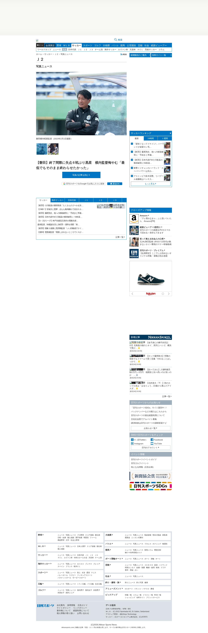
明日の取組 (157, 535)
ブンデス (88, 564)
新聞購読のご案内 (138, 55)
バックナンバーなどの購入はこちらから (149, 411)
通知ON (115, 184)
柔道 (88, 573)
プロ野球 (80, 535)
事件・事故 (129, 570)
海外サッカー (110, 49)
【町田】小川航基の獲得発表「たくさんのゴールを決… (60, 205)
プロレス (147, 544)
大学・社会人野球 (72, 540)
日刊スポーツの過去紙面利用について (148, 415)
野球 (59, 45)
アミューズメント (113, 588)
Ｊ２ (85, 49)
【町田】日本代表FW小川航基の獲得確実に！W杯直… (59, 217)
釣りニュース (130, 583)
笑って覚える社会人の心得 (152, 239)
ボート (147, 559)
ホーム (41, 45)
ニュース (57, 49)
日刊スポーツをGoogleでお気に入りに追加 (85, 183)
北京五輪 (98, 584)
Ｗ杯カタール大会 (80, 558)
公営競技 (131, 45)
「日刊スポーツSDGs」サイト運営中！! (149, 408)
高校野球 (61, 540)
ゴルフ (97, 45)
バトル (115, 45)
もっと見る (150, 184)
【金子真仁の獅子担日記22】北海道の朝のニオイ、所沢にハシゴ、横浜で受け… (150, 345)
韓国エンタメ (130, 568)
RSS (125, 54)
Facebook (158, 440)
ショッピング (130, 598)
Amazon (144, 215)
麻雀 (152, 589)
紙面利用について (81, 611)
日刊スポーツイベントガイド (144, 459)
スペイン (61, 566)
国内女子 (88, 590)
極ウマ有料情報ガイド (133, 553)
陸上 (79, 573)
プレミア (96, 564)
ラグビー (72, 575)
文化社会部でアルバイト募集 (144, 419)
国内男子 (80, 590)
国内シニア (70, 593)
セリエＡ (80, 564)
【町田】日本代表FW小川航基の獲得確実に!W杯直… (148, 161)
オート (158, 559)
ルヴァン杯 (123, 49)
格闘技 (164, 544)
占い (136, 570)
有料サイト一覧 (159, 55)
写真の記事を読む (80, 175)
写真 (65, 49)
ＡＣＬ (140, 49)
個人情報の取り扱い (66, 613)
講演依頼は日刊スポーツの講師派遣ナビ (149, 423)
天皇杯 (133, 49)
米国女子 (61, 593)
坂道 (156, 565)
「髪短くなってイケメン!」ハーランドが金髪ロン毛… (149, 145)
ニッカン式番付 (137, 538)
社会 (146, 45)
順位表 (97, 535)
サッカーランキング (141, 133)
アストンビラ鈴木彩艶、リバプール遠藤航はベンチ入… (148, 177)
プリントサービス (153, 598)
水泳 (83, 573)
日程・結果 (62, 538)
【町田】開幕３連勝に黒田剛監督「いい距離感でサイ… (60, 228)
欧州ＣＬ (77, 566)
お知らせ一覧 (150, 428)
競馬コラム (148, 550)
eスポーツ (129, 589)
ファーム (93, 538)
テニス (93, 573)
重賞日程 (157, 550)
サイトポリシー (64, 608)
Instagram (138, 443)
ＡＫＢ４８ (148, 565)
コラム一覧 (137, 595)
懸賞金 (127, 538)
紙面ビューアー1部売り (150, 227)
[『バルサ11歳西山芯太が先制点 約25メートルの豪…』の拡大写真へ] (111, 218)
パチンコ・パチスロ (141, 589)
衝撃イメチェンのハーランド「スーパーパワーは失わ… (148, 169)
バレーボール (63, 575)
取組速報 (147, 535)
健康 (146, 583)
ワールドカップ (44, 49)
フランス (69, 566)
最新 (137, 138)
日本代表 (72, 49)
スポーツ (87, 45)
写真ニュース (71, 535)
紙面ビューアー (159, 45)
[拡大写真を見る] (42, 149)
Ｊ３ (91, 49)
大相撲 (106, 45)
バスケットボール (64, 578)
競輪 (152, 559)
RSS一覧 (157, 595)
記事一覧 (120, 237)
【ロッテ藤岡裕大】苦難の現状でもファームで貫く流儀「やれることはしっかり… (150, 359)
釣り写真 (139, 583)
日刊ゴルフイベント (140, 463)
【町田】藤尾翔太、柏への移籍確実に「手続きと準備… (60, 213)
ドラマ (163, 568)
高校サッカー (151, 49)
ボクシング (157, 544)
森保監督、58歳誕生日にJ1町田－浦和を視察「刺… (58, 224)
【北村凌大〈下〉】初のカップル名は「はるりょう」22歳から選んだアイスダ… (150, 386)
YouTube (158, 443)
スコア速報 (89, 535)
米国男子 (96, 590)
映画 (157, 568)
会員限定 (50, 45)
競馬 (122, 45)
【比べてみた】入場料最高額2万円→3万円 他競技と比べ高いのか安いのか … (150, 372)
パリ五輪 (90, 584)
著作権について (64, 611)
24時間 (151, 138)
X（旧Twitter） (140, 440)
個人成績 (70, 538)
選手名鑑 (78, 538)
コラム (161, 49)
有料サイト (140, 598)
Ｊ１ (80, 49)
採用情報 (71, 605)
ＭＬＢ (66, 45)
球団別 (86, 538)
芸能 (140, 45)
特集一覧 (128, 595)
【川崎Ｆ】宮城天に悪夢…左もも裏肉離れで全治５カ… (60, 209)
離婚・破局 (150, 568)
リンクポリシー (80, 608)
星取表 (164, 535)
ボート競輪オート (113, 559)
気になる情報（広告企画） (143, 467)
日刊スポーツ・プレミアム (152, 250)
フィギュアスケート (84, 575)
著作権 (118, 627)
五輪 (40, 584)
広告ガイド (83, 605)
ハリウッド (163, 565)
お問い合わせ (83, 613)
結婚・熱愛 (140, 568)
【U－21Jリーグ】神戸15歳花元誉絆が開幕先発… (57, 221)
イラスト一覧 (148, 595)
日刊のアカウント (150, 447)
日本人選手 (81, 546)
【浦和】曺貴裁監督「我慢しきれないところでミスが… (60, 232)
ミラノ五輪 (81, 584)
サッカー (76, 45)
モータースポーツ (79, 578)
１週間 (165, 138)
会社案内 (61, 605)
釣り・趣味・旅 (112, 582)
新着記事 (135, 337)
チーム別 (99, 49)
